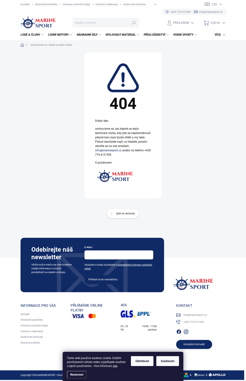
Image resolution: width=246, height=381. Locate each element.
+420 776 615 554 (193, 321)
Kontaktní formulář (194, 344)
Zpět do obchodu (125, 213)
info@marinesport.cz (108, 150)
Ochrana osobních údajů (76, 4)
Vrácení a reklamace (106, 4)
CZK (214, 4)
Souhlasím (168, 361)
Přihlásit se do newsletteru (103, 279)
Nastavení (76, 374)
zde (115, 366)
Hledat (134, 22)
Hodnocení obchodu (134, 4)
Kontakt (25, 4)
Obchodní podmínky (46, 4)
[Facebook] (179, 331)
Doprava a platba (30, 342)
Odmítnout (142, 361)
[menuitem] (32, 34)
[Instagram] (186, 331)
